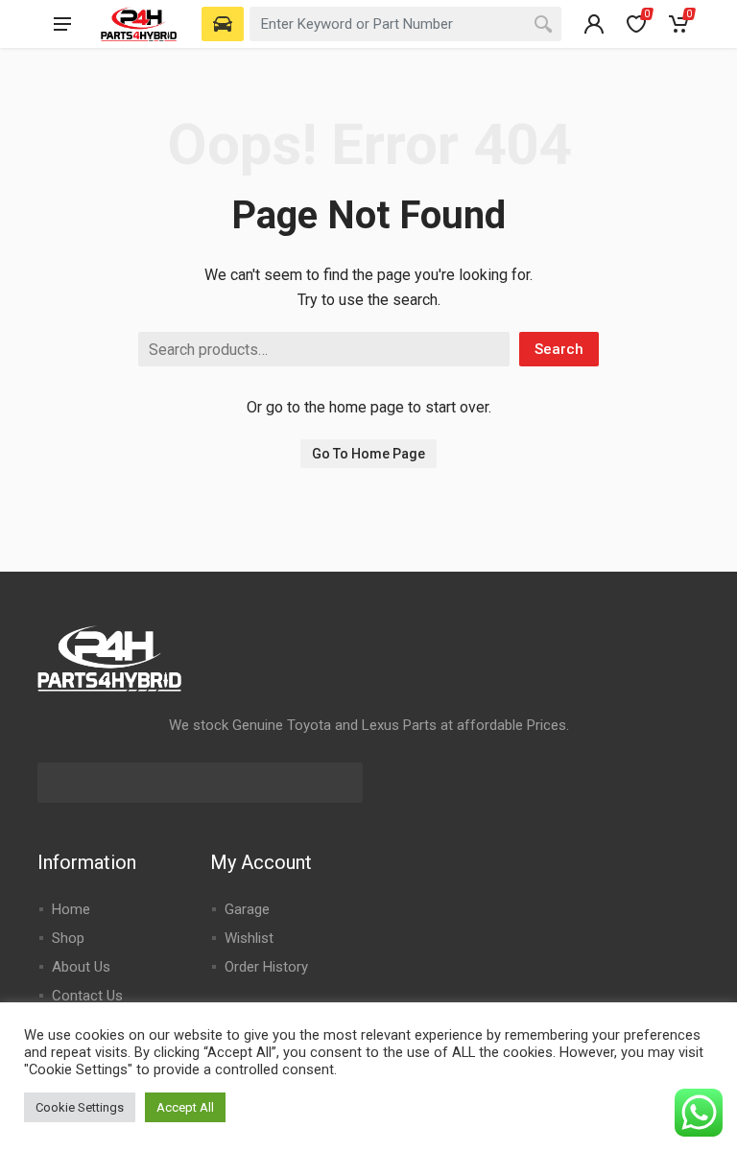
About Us (81, 966)
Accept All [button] (185, 1107)
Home (71, 909)
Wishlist (249, 938)
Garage (247, 909)
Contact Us (87, 995)
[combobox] (405, 24)
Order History (266, 966)
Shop (68, 938)
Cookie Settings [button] (80, 1107)
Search (559, 349)
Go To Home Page (368, 453)
